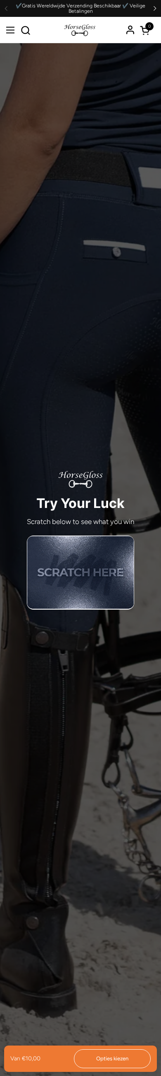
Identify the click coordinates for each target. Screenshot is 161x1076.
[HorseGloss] (79, 30)
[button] (25, 30)
